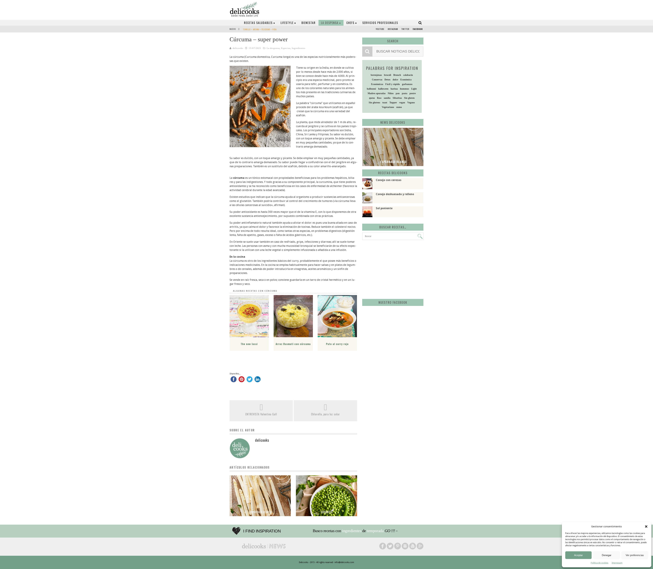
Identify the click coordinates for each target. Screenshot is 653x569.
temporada (375, 531)
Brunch (397, 75)
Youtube (380, 29)
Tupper (393, 102)
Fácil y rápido (392, 84)
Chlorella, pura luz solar (325, 414)
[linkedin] (258, 381)
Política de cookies (599, 563)
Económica (406, 79)
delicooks (238, 48)
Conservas (377, 79)
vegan (402, 102)
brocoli (387, 75)
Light (414, 89)
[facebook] (234, 381)
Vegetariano (388, 107)
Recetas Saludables (258, 23)
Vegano (411, 102)
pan (398, 93)
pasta (404, 93)
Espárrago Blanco (260, 512)
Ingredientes (298, 48)
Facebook (418, 29)
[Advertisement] (392, 268)
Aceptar (578, 555)
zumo (399, 107)
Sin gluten (409, 98)
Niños (391, 93)
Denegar (606, 555)
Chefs (350, 23)
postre (412, 93)
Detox (387, 79)
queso (372, 98)
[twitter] (250, 381)
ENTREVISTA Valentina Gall (261, 414)
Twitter (405, 29)
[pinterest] (242, 381)
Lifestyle (287, 23)
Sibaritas (397, 98)
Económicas (377, 84)
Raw (379, 98)
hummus (404, 89)
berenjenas (376, 75)
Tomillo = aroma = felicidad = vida (260, 29)
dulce (395, 79)
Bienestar (309, 23)
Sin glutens (374, 102)
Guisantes (326, 512)
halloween (383, 89)
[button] (646, 526)
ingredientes (351, 531)
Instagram (393, 29)
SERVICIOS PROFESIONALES (380, 23)
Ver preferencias (635, 555)
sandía (387, 98)
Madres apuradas (377, 93)
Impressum (617, 563)
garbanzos (407, 84)
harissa (394, 89)
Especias (285, 48)
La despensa (329, 23)
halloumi (371, 89)
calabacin (408, 75)
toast (384, 102)
